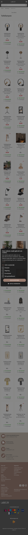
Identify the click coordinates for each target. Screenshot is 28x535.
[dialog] (14, 267)
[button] (14, 283)
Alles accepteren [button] (14, 280)
